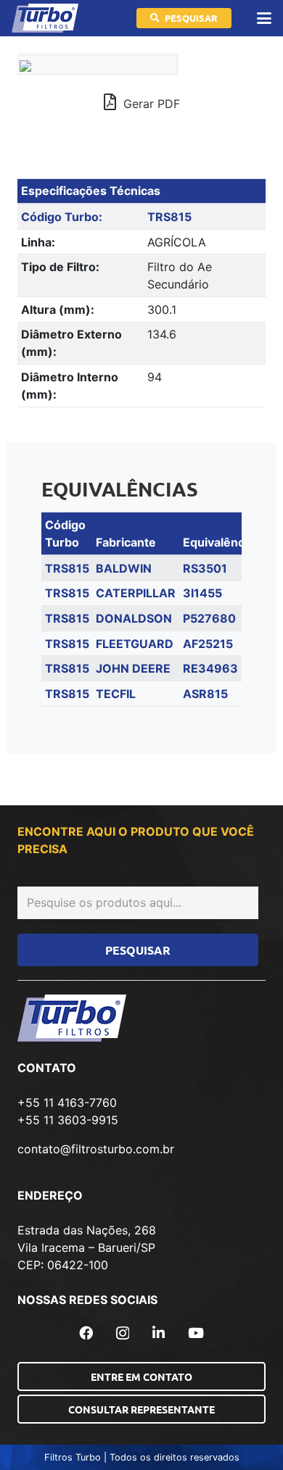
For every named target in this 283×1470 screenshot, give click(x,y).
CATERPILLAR (136, 593)
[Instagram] (122, 1333)
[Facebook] (86, 1333)
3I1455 (202, 593)
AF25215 (208, 643)
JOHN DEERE (133, 668)
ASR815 (205, 693)
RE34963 (210, 668)
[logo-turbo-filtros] (45, 18)
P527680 (209, 618)
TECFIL (116, 693)
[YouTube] (196, 1333)
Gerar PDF (150, 103)
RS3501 (205, 568)
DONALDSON (134, 618)
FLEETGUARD (134, 643)
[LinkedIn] (158, 1333)
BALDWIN (124, 568)
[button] (264, 18)
